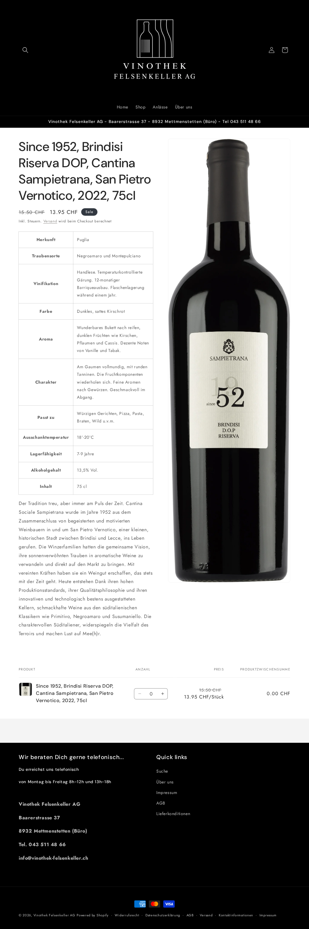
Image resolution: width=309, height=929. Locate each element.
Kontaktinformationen (236, 915)
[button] (25, 50)
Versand (50, 221)
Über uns (165, 782)
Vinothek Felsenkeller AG (54, 915)
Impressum (166, 792)
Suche (162, 771)
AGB (160, 803)
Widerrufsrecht (127, 915)
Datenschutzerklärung (162, 915)
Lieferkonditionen (173, 814)
